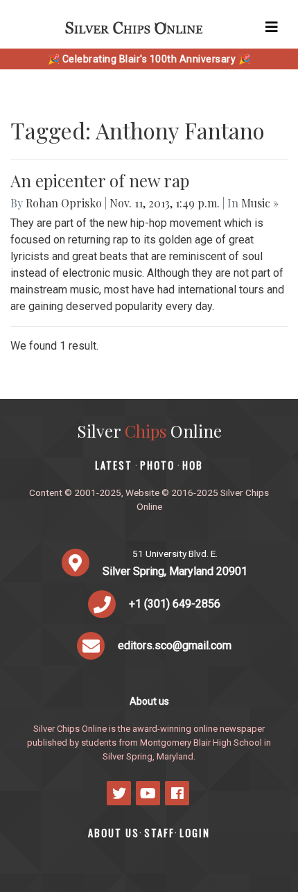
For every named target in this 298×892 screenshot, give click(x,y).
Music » (260, 203)
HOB (192, 465)
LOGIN (194, 832)
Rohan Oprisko (64, 203)
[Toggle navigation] (271, 27)
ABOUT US (113, 832)
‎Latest (113, 465)
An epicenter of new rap (99, 180)
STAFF (159, 832)
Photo (157, 465)
